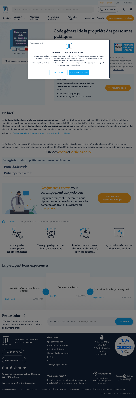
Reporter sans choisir (37, 43)
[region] (69, 59)
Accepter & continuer (79, 72)
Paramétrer (58, 72)
